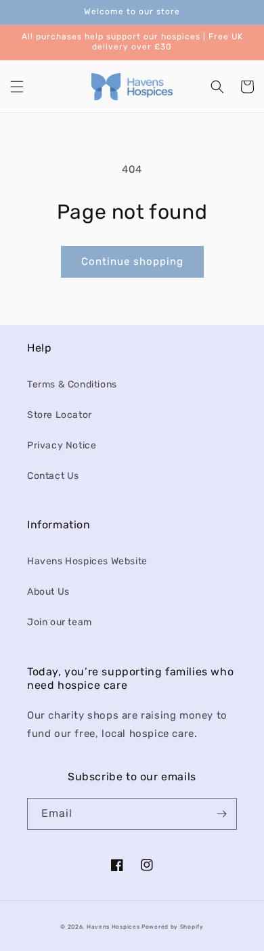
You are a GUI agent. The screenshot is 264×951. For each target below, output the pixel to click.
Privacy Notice (61, 445)
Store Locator (59, 415)
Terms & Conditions (72, 384)
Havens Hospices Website (87, 561)
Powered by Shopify (172, 926)
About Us (48, 591)
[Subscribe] (221, 814)
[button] (17, 87)
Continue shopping (132, 261)
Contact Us (53, 476)
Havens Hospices (113, 926)
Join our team (59, 622)
